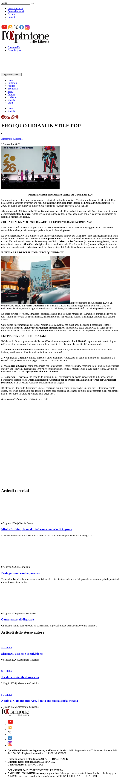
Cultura (11, 94)
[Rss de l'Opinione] (10, 29)
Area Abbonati (15, 8)
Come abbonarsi (16, 11)
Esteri (10, 91)
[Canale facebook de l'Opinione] (21, 29)
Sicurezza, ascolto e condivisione (22, 653)
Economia (13, 88)
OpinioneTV (14, 47)
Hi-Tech (12, 97)
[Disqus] (60, 445)
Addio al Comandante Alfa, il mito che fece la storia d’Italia (39, 700)
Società (11, 100)
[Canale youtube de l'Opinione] (4, 29)
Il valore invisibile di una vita (20, 677)
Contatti (11, 17)
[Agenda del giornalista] (15, 71)
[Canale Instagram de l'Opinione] (27, 29)
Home (11, 80)
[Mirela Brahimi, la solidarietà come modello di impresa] (20, 520)
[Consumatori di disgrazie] (20, 610)
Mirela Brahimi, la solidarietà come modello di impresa (36, 529)
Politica (11, 85)
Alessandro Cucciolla (12, 138)
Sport (10, 102)
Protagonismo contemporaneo (20, 573)
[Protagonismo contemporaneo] (20, 564)
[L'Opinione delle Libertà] (25, 42)
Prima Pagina (14, 50)
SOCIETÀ (6, 647)
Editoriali (12, 83)
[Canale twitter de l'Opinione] (16, 29)
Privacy (11, 14)
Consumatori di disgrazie (17, 619)
